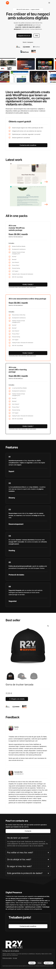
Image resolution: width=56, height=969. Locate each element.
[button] (48, 626)
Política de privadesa (7, 958)
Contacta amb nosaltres (28, 145)
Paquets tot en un (24, 36)
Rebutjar (40, 963)
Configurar (31, 963)
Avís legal (15, 958)
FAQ (36, 36)
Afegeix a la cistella (17, 699)
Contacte (28, 831)
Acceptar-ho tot (48, 963)
